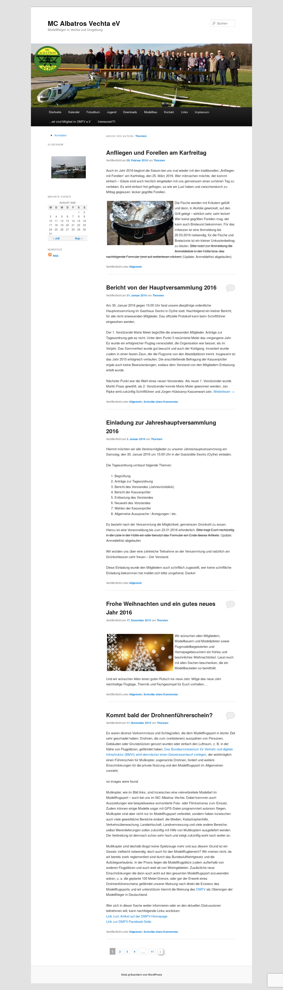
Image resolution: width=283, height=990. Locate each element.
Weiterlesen (224, 391)
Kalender (74, 112)
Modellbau (150, 112)
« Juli (56, 238)
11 (152, 952)
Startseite (55, 112)
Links (184, 112)
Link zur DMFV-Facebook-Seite (128, 921)
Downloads (130, 112)
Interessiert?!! (106, 121)
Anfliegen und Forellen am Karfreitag (156, 152)
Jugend (111, 112)
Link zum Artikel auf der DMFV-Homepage (136, 916)
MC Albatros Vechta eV (84, 23)
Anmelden (60, 135)
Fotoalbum (93, 112)
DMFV (201, 889)
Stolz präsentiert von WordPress (141, 975)
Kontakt (169, 112)
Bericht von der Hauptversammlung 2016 (161, 287)
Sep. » (79, 238)
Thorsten (141, 136)
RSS (55, 256)
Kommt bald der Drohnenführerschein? (159, 715)
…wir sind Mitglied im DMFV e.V (70, 121)
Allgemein (135, 267)
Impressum (202, 112)
